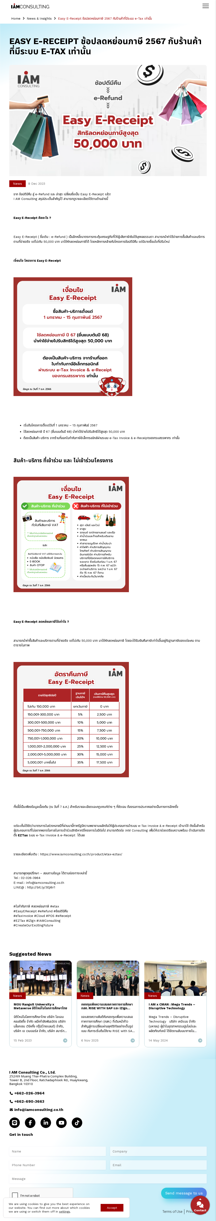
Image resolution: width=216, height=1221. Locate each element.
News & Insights (39, 18)
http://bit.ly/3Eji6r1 (41, 887)
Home (15, 18)
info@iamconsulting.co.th (38, 1109)
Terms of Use (172, 1211)
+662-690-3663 (29, 1101)
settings (64, 1211)
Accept (112, 1207)
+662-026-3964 (29, 1093)
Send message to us (184, 1193)
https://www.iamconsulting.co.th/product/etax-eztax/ (81, 854)
